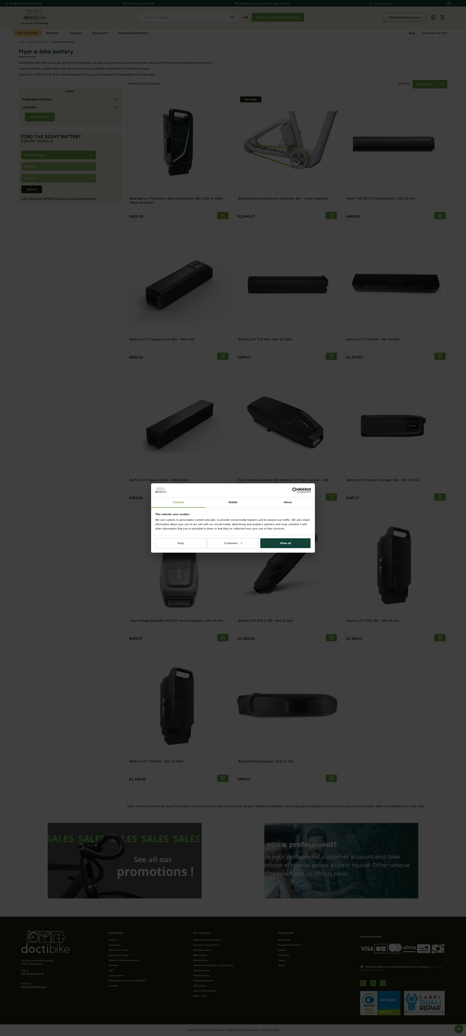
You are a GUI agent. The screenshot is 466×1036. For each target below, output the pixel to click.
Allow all (285, 543)
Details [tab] (233, 502)
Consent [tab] (178, 502)
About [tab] (288, 502)
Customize (231, 543)
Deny (180, 543)
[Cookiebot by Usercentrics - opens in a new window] (295, 490)
